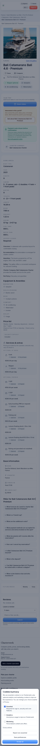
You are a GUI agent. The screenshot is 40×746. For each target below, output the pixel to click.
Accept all (20, 742)
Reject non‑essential (20, 733)
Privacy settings (7, 727)
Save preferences (20, 737)
